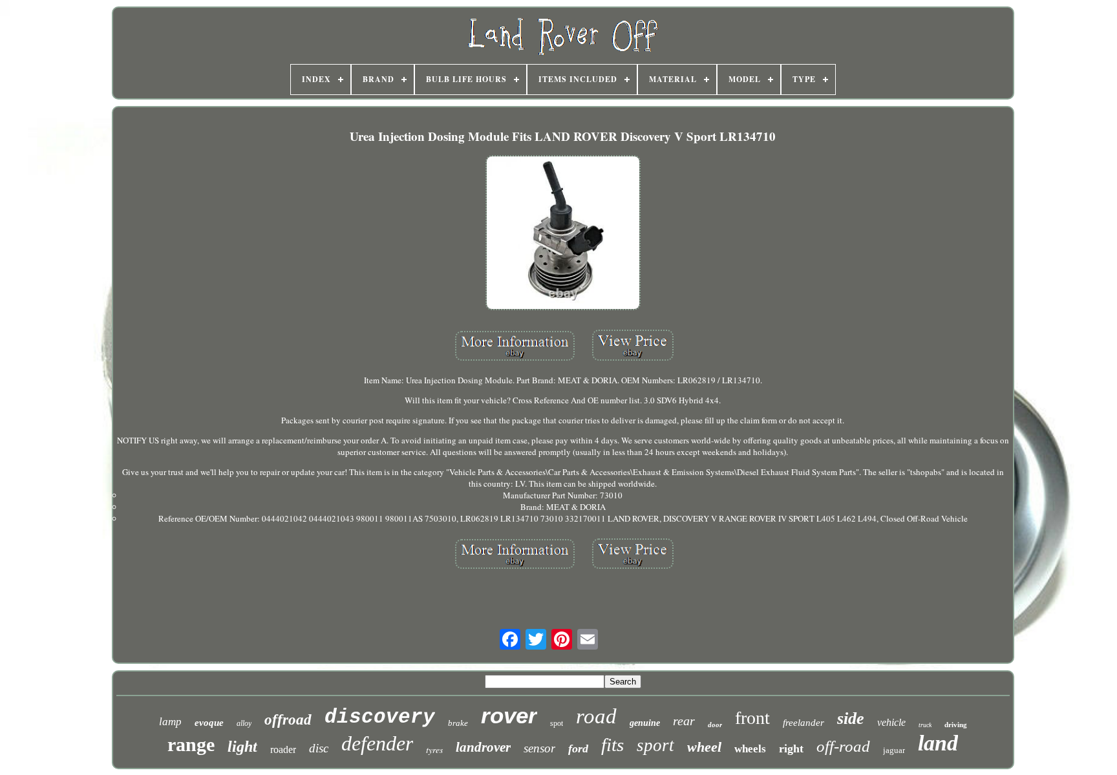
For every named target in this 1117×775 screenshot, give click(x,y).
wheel (704, 747)
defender (377, 743)
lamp (170, 722)
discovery (379, 717)
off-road (843, 746)
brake (458, 723)
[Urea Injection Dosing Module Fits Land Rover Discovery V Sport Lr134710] (563, 234)
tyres (434, 749)
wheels (750, 749)
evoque (209, 722)
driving (955, 724)
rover (509, 715)
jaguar (894, 750)
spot (556, 723)
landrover (483, 747)
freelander (803, 722)
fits (612, 744)
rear (684, 721)
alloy (244, 723)
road (596, 716)
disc (318, 748)
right (791, 748)
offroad (288, 720)
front (752, 718)
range (191, 744)
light (242, 746)
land (938, 743)
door (715, 724)
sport (655, 745)
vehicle (891, 722)
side (850, 718)
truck (925, 724)
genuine (645, 723)
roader (283, 749)
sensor (539, 748)
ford (578, 748)
